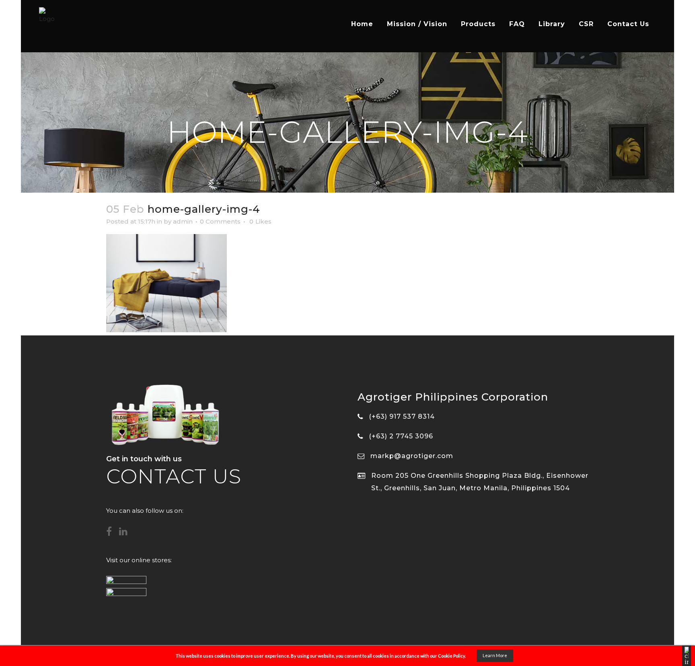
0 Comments (220, 221)
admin (183, 221)
